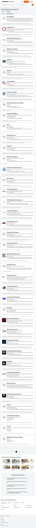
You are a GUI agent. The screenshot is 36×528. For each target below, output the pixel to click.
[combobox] (26, 5)
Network (12, 1)
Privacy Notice (2, 519)
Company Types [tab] (3, 502)
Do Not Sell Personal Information (4, 522)
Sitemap (2, 524)
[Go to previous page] (11, 451)
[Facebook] (2, 515)
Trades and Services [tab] (16, 502)
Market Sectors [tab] (10, 502)
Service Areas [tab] (22, 502)
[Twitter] (4, 515)
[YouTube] (8, 515)
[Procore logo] (5, 1)
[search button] (33, 5)
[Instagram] (6, 515)
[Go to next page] (24, 451)
